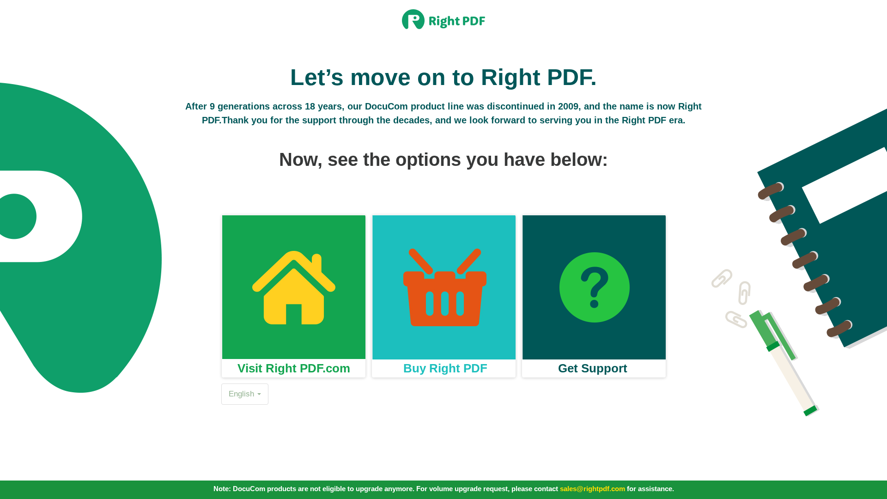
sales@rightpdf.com (592, 489)
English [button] (242, 393)
